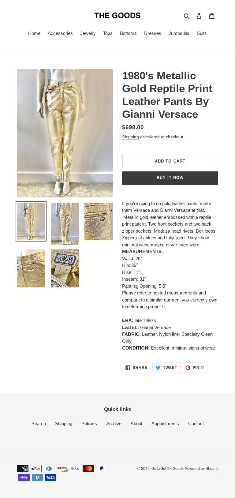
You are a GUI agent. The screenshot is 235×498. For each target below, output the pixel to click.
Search (39, 423)
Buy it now (170, 177)
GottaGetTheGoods (167, 468)
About (136, 423)
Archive (113, 423)
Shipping (130, 136)
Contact (196, 423)
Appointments (165, 423)
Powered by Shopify (201, 468)
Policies (89, 423)
